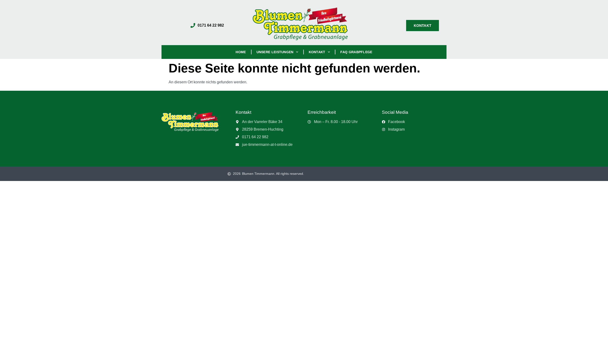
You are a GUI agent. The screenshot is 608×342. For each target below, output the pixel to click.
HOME (241, 52)
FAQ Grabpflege (356, 52)
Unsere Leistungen (275, 52)
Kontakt (317, 52)
